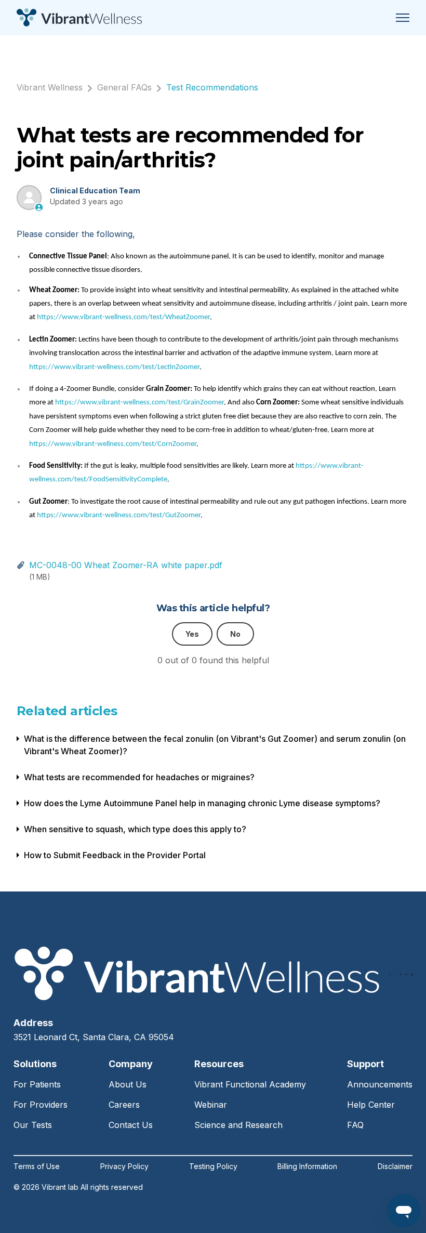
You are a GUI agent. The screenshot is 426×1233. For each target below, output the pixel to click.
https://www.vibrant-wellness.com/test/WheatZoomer (123, 317)
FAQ (355, 1125)
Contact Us (131, 1125)
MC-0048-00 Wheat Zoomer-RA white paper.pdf (125, 565)
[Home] (79, 17)
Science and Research (238, 1125)
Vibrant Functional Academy (250, 1084)
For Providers (41, 1104)
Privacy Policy (124, 1166)
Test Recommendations (212, 87)
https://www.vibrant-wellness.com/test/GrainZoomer (139, 402)
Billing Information (307, 1166)
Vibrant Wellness (50, 87)
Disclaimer (395, 1166)
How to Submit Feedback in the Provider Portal (115, 855)
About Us (128, 1084)
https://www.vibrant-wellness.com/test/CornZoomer (112, 444)
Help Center (371, 1104)
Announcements (379, 1084)
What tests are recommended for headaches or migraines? (139, 777)
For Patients (37, 1084)
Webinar (210, 1104)
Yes (192, 633)
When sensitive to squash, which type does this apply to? (135, 829)
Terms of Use (37, 1166)
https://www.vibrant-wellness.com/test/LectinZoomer (114, 367)
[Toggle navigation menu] (403, 18)
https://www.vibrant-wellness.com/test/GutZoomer (119, 515)
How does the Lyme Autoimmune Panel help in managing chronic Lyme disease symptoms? (202, 803)
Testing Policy (213, 1166)
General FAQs (124, 87)
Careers (124, 1104)
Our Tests (33, 1125)
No (235, 633)
